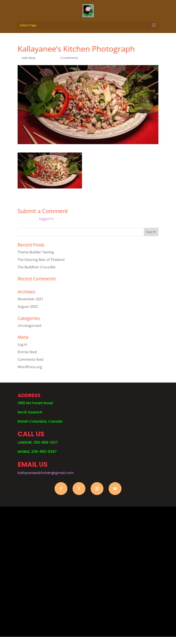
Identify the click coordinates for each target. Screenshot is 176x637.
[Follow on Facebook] (61, 488)
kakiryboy (28, 58)
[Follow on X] (79, 488)
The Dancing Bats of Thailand (41, 259)
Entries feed (27, 352)
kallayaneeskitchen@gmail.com (46, 472)
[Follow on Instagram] (97, 488)
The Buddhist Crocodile (36, 267)
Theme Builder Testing (36, 252)
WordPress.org (30, 367)
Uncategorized (29, 325)
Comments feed (30, 359)
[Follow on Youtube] (115, 488)
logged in (46, 218)
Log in (22, 344)
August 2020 (28, 306)
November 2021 (30, 299)
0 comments (69, 58)
